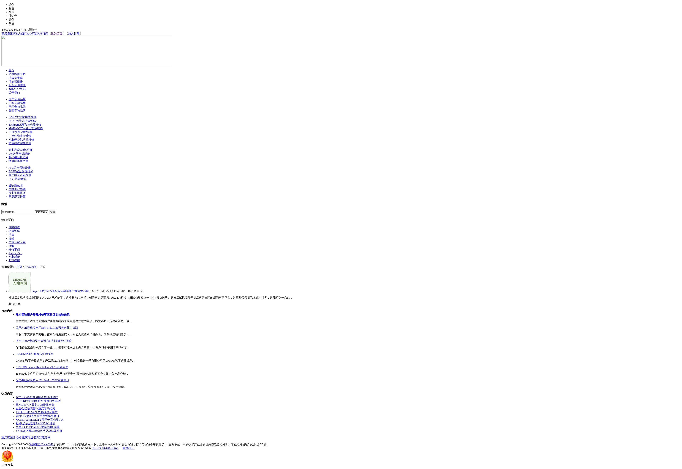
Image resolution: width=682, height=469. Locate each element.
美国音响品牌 (17, 110)
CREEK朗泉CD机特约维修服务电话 (38, 400)
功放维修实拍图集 (20, 143)
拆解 (11, 245)
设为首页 (56, 33)
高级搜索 (7, 33)
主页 (19, 266)
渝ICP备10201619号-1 (105, 448)
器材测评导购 (17, 189)
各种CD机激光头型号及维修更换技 (37, 415)
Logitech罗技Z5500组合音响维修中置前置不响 (60, 291)
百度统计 (128, 448)
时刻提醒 (14, 260)
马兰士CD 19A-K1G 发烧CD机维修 (37, 427)
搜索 (52, 212)
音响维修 (14, 227)
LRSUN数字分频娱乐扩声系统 (35, 354)
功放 (11, 234)
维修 (11, 238)
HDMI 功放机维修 (20, 135)
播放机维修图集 (18, 161)
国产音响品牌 (17, 99)
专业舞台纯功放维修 (21, 139)
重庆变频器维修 (11, 437)
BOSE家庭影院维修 (21, 171)
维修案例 (14, 249)
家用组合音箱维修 (20, 175)
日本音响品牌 (17, 103)
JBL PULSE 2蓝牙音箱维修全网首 (37, 412)
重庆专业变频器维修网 (36, 437)
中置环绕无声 (17, 242)
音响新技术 (16, 185)
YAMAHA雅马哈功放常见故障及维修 (39, 430)
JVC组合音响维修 (20, 167)
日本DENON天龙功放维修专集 (35, 404)
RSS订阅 (42, 33)
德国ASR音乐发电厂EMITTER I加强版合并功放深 (47, 327)
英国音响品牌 (17, 106)
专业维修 (14, 256)
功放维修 (14, 230)
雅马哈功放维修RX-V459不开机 (35, 423)
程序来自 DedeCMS (41, 444)
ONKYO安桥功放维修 (22, 117)
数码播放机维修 (18, 157)
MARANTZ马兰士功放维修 (26, 128)
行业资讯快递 (17, 192)
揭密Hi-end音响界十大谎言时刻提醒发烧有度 (44, 340)
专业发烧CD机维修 (21, 149)
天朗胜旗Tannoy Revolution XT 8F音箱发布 (42, 367)
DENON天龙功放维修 (22, 120)
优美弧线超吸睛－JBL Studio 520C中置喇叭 (42, 380)
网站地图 (19, 33)
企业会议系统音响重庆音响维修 (35, 408)
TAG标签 (31, 33)
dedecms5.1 (15, 253)
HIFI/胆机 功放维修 (21, 132)
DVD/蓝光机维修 (19, 153)
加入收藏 (73, 33)
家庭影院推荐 (17, 196)
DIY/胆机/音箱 (17, 178)
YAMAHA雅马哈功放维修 (25, 124)
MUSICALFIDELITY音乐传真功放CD (39, 419)
